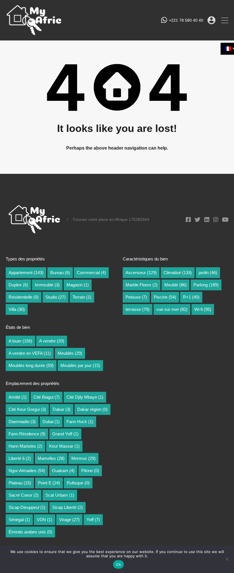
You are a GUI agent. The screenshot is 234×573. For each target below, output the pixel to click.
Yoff (93, 519)
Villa (17, 309)
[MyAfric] (34, 33)
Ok (118, 564)
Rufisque (78, 482)
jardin (208, 272)
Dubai (51, 421)
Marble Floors (142, 284)
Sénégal (19, 519)
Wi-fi (202, 309)
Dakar (61, 409)
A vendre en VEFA (30, 353)
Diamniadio (22, 421)
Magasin (77, 284)
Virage (69, 519)
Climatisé (178, 272)
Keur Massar (64, 446)
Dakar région (92, 409)
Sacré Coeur (24, 495)
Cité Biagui (46, 397)
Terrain (81, 297)
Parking (206, 284)
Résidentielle (24, 297)
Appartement (26, 272)
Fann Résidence (27, 433)
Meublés (70, 353)
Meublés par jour (80, 365)
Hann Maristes (25, 446)
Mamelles (51, 458)
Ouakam (63, 470)
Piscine (165, 297)
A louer (20, 341)
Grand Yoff (65, 433)
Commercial (91, 272)
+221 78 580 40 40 (186, 20)
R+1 (191, 297)
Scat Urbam (59, 495)
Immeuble (47, 284)
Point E (49, 482)
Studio (55, 297)
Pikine (90, 470)
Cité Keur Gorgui (27, 409)
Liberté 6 (20, 458)
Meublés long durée (31, 365)
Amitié (18, 397)
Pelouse (136, 297)
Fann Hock (79, 421)
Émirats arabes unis (30, 531)
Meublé (175, 284)
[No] (227, 559)
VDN (44, 519)
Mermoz (83, 458)
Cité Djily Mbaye (84, 397)
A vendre (51, 341)
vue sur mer (171, 309)
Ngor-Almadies (27, 470)
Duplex (18, 284)
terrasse (138, 309)
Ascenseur (141, 272)
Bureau (60, 272)
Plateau (20, 482)
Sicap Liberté (67, 507)
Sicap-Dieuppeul (27, 507)
